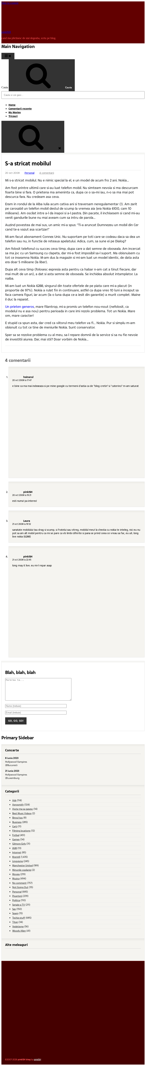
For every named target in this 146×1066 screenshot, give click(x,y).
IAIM (14, 848)
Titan (15, 921)
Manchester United (22, 865)
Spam (15, 913)
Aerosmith (18, 804)
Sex (14, 908)
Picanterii (17, 895)
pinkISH (6, 32)
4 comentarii (46, 173)
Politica (16, 900)
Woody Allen (19, 930)
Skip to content (9, 2)
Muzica (16, 878)
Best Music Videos (22, 813)
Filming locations (21, 830)
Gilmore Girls (19, 843)
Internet (16, 852)
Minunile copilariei (21, 869)
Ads (14, 800)
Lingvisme (17, 861)
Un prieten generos (19, 306)
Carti (14, 826)
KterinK (16, 856)
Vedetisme (18, 926)
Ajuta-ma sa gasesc (22, 808)
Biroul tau (17, 817)
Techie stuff (18, 917)
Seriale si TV (18, 904)
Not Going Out (20, 887)
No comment (19, 882)
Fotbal (15, 835)
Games (16, 839)
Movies (16, 874)
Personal (29, 173)
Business (17, 822)
